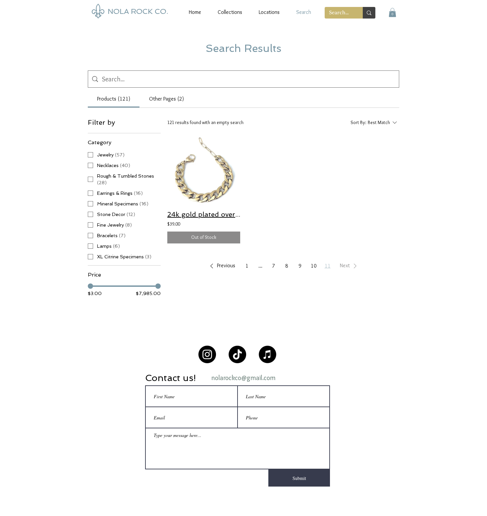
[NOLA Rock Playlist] (267, 354)
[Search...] (369, 13)
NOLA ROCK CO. (138, 11)
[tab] (113, 99)
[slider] (90, 286)
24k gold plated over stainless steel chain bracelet (203, 214)
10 (314, 266)
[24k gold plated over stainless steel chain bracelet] (203, 169)
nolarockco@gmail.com (243, 378)
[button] (392, 12)
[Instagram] (207, 354)
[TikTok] (237, 354)
